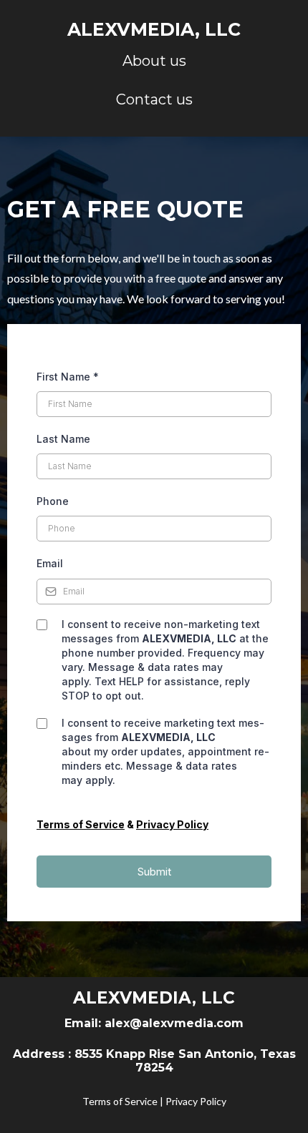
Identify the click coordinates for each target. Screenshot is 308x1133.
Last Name (63, 439)
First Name (68, 377)
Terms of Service (121, 1101)
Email (50, 563)
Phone (53, 501)
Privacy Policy (195, 1101)
